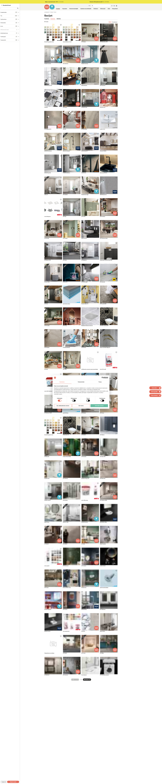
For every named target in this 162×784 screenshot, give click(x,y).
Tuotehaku (46, 18)
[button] (155, 395)
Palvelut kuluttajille (73, 8)
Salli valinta (81, 405)
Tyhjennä (3, 781)
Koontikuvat (114, 22)
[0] (114, 5)
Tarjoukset (64, 8)
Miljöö (110, 22)
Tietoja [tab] (100, 381)
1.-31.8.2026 (54, 1)
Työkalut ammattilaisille (85, 8)
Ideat (109, 8)
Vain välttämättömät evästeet (63, 405)
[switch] (74, 401)
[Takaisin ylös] (160, 782)
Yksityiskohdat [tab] (81, 381)
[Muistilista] (112, 5)
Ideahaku (59, 18)
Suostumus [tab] (62, 381)
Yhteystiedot (115, 8)
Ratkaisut (96, 8)
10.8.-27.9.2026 (99, 1)
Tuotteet (58, 8)
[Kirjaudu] (116, 5)
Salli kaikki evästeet (99, 405)
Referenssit (102, 8)
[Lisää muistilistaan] (61, 25)
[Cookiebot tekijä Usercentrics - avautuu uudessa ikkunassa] (102, 378)
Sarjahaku (53, 18)
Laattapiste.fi (46, 12)
